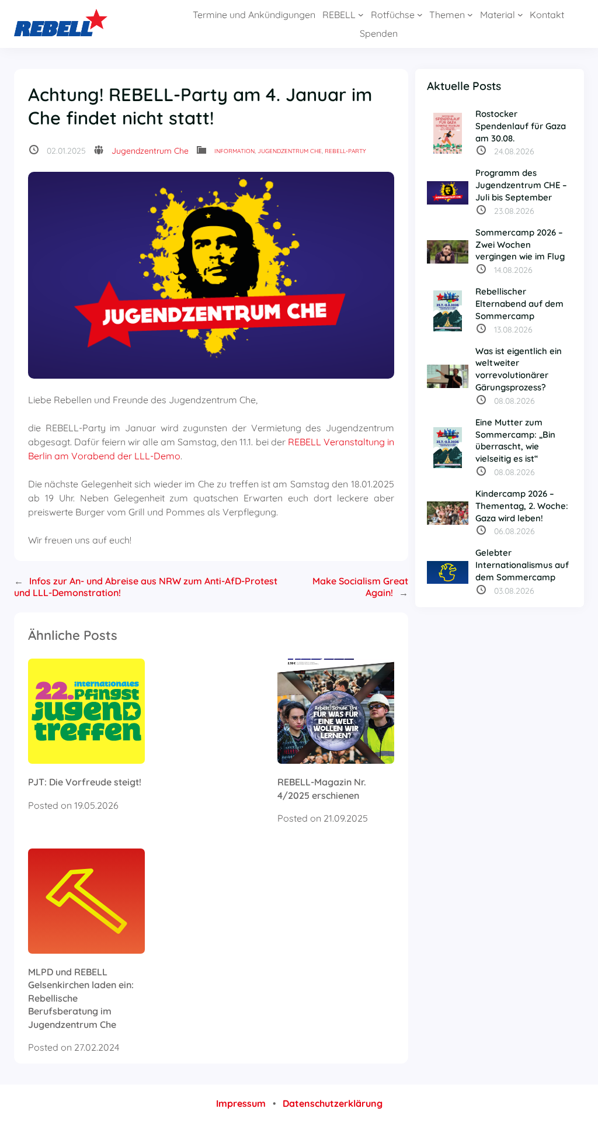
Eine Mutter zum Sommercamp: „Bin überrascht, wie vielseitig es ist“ (515, 440)
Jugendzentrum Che (150, 151)
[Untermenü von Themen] (470, 15)
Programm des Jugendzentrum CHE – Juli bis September (521, 185)
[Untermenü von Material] (520, 15)
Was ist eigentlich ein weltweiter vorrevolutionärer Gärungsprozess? (518, 369)
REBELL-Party (345, 151)
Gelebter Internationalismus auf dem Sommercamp (522, 565)
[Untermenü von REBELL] (361, 15)
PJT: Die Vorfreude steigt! (84, 782)
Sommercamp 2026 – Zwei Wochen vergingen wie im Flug (520, 244)
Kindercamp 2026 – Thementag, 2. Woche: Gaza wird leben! (521, 506)
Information (234, 151)
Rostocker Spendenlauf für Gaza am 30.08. (520, 126)
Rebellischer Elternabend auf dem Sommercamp (519, 303)
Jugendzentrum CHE (290, 151)
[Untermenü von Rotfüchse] (420, 15)
